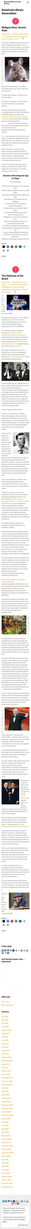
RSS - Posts (5, 1002)
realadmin (6, 34)
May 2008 (5, 1166)
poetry (11, 39)
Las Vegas (23, 289)
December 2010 (7, 1078)
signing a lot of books (15, 346)
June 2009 (5, 1125)
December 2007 (7, 1183)
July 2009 (5, 1122)
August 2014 (6, 1033)
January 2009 (6, 1142)
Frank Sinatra (14, 289)
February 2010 (6, 1098)
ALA (5, 36)
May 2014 (5, 1044)
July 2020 (5, 1023)
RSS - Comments (7, 1005)
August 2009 (6, 1119)
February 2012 (6, 1057)
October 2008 (6, 1149)
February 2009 (7, 1139)
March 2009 (6, 1136)
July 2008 (5, 1159)
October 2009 (6, 1112)
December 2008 (7, 1146)
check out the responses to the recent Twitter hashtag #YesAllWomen (15, 501)
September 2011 (7, 1061)
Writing (25, 34)
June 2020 (5, 1027)
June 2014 (5, 1040)
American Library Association (17, 36)
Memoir (15, 34)
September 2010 (7, 1084)
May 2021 (5, 1020)
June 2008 (5, 1163)
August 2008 (6, 1156)
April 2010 (5, 1091)
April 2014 (5, 1047)
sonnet (16, 39)
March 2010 (6, 1095)
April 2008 (5, 1170)
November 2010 (7, 1081)
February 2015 (7, 1030)
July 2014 (5, 1037)
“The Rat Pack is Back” (17, 357)
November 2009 (7, 1108)
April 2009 (5, 1132)
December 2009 (7, 1105)
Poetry (20, 34)
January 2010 (6, 1101)
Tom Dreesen (6, 292)
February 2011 (6, 1071)
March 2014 (6, 1050)
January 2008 (6, 1180)
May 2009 (5, 1129)
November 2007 (7, 1187)
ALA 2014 (12, 285)
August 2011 (6, 1064)
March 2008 (6, 1173)
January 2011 (6, 1074)
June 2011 (5, 1067)
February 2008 (7, 1176)
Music (20, 282)
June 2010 (5, 1088)
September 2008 (7, 1153)
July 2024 (5, 1016)
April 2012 (5, 1054)
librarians (5, 39)
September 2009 (7, 1115)
